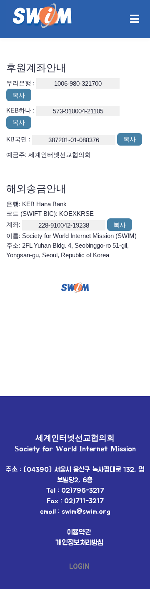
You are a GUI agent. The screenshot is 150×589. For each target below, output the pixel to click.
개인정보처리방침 (79, 543)
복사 (18, 95)
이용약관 (79, 532)
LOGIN (79, 567)
